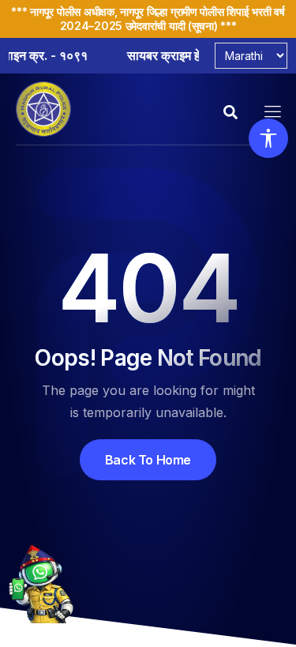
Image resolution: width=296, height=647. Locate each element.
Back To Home (148, 460)
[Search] (232, 112)
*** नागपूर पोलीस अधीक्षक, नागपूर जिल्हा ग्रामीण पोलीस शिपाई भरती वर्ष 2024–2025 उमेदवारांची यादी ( (147, 18)
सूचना (203, 25)
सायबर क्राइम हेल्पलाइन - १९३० (185, 55)
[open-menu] (268, 109)
